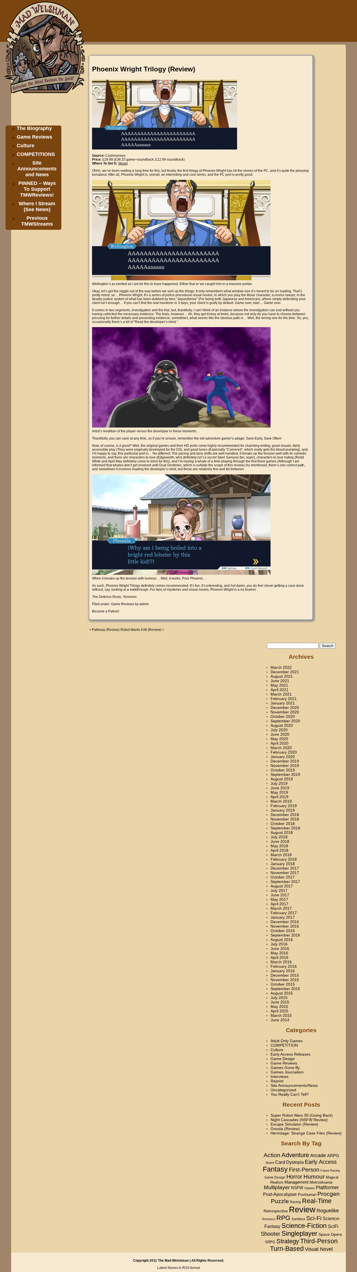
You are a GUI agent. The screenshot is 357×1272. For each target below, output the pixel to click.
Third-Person (319, 1241)
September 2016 (285, 935)
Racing (295, 1202)
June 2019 (280, 788)
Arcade (318, 1155)
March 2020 (281, 747)
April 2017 (279, 904)
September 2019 (285, 774)
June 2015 (280, 1002)
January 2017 (283, 917)
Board (270, 1162)
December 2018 (285, 814)
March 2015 (281, 1015)
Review (302, 1209)
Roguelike (328, 1210)
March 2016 (281, 962)
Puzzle (280, 1201)
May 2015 (279, 1006)
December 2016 (285, 921)
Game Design (283, 1058)
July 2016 (279, 944)
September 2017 (285, 881)
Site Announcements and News (37, 168)
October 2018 (283, 823)
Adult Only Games (287, 1041)
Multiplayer (277, 1187)
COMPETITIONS (36, 154)
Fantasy (275, 1169)
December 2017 (285, 868)
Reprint (277, 1081)
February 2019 (284, 805)
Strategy (287, 1241)
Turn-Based (287, 1248)
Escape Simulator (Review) (294, 1124)
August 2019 (282, 779)
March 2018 (281, 855)
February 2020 (284, 752)
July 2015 (279, 997)
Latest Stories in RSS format (178, 1268)
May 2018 (279, 846)
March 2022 (281, 667)
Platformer (327, 1187)
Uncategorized (283, 1090)
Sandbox (298, 1219)
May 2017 (279, 899)
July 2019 (279, 783)
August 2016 (282, 939)
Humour (314, 1176)
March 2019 (281, 801)
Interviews (279, 1076)
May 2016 (279, 953)
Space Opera (330, 1234)
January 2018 (283, 863)
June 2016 (280, 948)
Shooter (270, 1234)
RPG (283, 1218)
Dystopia (295, 1162)
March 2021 (281, 694)
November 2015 (285, 979)
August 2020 (282, 725)
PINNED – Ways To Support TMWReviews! (37, 189)
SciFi (333, 1226)
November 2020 (285, 712)
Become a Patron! (105, 611)
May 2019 (279, 792)
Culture (25, 145)
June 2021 (280, 681)
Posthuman (307, 1195)
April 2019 (279, 797)
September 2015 (285, 988)
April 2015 (279, 1011)
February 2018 (284, 859)
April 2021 (279, 689)
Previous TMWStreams (37, 221)
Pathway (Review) (106, 630)
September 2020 (285, 721)
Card (280, 1162)
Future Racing (330, 1170)
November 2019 (285, 765)
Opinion (309, 1188)
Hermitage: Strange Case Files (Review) (306, 1133)
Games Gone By (285, 1067)
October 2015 (283, 984)
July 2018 (279, 837)
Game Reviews (34, 137)
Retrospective (276, 1211)
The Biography (34, 128)
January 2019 (283, 810)
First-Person (304, 1170)
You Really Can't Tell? (290, 1094)
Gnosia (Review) (285, 1128)
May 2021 (279, 685)
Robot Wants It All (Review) (140, 630)
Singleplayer (299, 1233)
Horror (294, 1177)
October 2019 (283, 770)
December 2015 (285, 975)
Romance (268, 1219)
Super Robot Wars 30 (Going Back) (302, 1115)
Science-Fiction (304, 1225)
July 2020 (279, 730)
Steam (123, 163)
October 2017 (283, 877)
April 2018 (279, 850)
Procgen (328, 1194)
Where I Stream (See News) (37, 206)
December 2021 (285, 672)
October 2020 (283, 716)
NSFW (297, 1187)
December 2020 (285, 707)
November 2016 (285, 926)
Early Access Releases (290, 1054)
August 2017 (282, 886)
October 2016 (283, 930)
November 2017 (285, 872)
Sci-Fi (314, 1218)
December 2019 (285, 761)
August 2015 (282, 993)
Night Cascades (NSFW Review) (299, 1119)
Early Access (321, 1162)
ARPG (333, 1155)
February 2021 (284, 698)
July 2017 (279, 890)
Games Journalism (287, 1072)
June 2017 (280, 895)
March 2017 (281, 908)
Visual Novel (319, 1249)
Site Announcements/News (294, 1085)
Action (272, 1155)
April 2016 (279, 957)
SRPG (270, 1242)
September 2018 (285, 828)
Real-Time (317, 1201)
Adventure (295, 1155)
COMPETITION (284, 1045)
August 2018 (282, 832)
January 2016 (283, 971)
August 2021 (282, 676)
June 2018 (280, 841)
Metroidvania (321, 1182)
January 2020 (283, 756)
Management (296, 1182)
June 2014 (280, 1020)
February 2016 (284, 966)
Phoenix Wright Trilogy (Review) (143, 69)
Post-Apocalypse (280, 1194)
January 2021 (283, 703)
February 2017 (284, 913)
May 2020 (279, 739)
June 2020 (280, 734)
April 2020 (279, 743)
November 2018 (285, 819)
